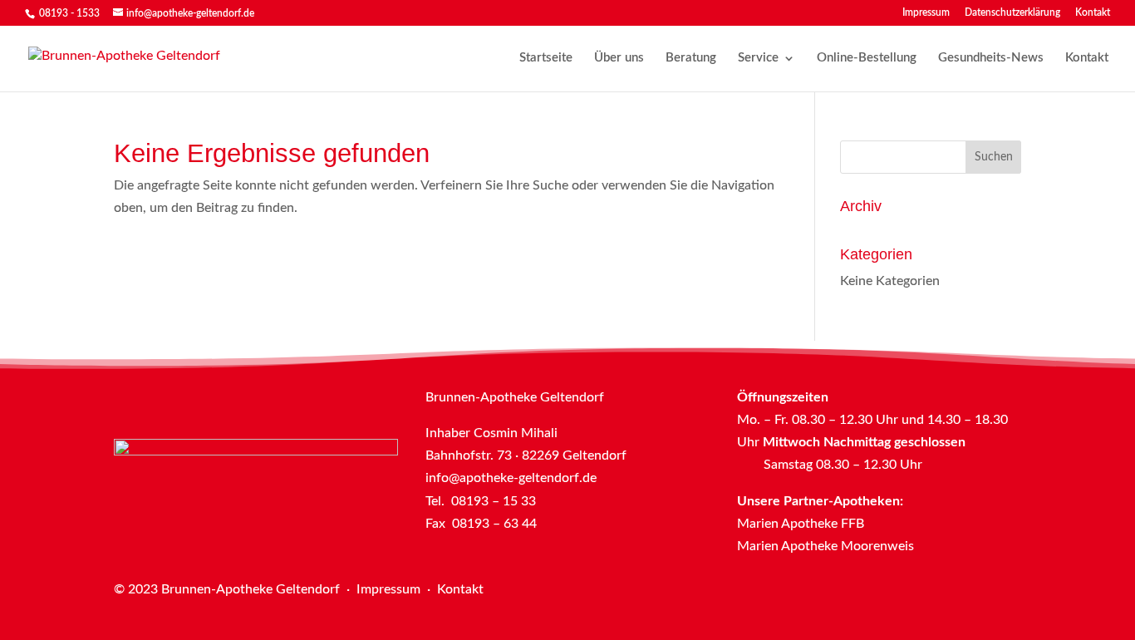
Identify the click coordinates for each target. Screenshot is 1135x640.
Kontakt (1092, 12)
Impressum (926, 12)
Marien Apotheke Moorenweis (825, 546)
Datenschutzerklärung (1012, 12)
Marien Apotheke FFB (800, 523)
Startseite (545, 58)
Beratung (691, 58)
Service (758, 58)
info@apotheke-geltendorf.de (511, 478)
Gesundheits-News (991, 58)
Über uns (619, 58)
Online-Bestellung (866, 58)
